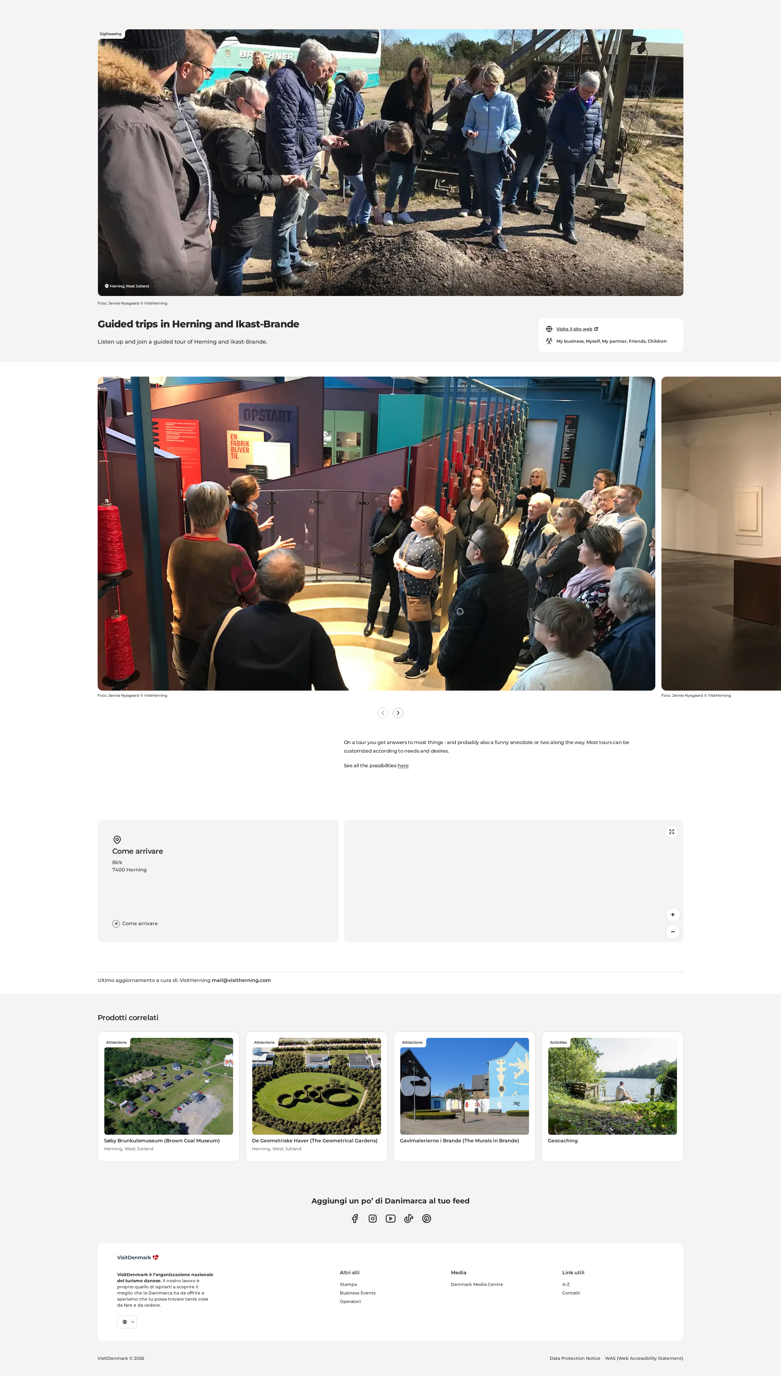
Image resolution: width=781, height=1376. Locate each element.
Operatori (350, 1301)
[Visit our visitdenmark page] (390, 1218)
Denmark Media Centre (477, 1284)
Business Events (358, 1293)
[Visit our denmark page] (354, 1218)
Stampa (348, 1284)
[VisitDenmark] (138, 1257)
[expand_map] (671, 831)
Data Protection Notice (575, 1358)
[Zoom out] (673, 932)
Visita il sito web (574, 329)
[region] (513, 881)
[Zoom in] (673, 914)
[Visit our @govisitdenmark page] (408, 1218)
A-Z (566, 1284)
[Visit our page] (372, 1218)
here (403, 765)
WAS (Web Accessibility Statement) (644, 1358)
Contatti (571, 1293)
